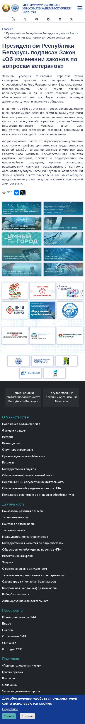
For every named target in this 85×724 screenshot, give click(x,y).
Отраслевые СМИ (14, 636)
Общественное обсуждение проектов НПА (31, 488)
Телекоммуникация (15, 517)
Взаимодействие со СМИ (19, 617)
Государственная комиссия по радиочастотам (32, 543)
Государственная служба (19, 469)
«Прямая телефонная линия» (21, 666)
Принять (9, 716)
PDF (9, 192)
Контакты (8, 678)
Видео (6, 624)
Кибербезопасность (15, 594)
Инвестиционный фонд (17, 556)
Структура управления (17, 450)
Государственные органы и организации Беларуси (61, 397)
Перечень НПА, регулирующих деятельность (33, 482)
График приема (12, 672)
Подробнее (10, 709)
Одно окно (9, 685)
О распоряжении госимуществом (24, 569)
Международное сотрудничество (25, 537)
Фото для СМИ (12, 649)
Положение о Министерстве (21, 424)
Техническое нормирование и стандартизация (33, 575)
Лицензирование (13, 530)
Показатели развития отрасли (22, 511)
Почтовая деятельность (18, 524)
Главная (7, 29)
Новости (8, 630)
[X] (23, 192)
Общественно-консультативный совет (28, 475)
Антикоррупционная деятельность (25, 601)
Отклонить (27, 716)
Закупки (7, 562)
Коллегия (8, 463)
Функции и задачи (14, 431)
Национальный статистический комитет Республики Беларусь (23, 397)
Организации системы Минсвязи (23, 456)
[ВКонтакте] (16, 192)
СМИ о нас (9, 643)
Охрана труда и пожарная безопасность (29, 582)
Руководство (11, 443)
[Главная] (12, 8)
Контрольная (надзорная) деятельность (29, 588)
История (7, 437)
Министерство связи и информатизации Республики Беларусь (46, 8)
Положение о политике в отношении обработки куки (38, 495)
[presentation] (4, 398)
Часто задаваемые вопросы (21, 691)
